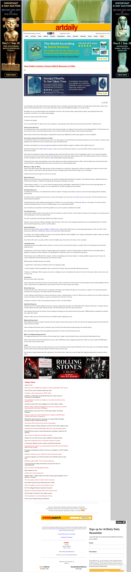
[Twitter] (51, 34)
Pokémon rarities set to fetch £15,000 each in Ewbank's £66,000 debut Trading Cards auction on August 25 (45, 415)
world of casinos (47, 149)
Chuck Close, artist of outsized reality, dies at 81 (38, 390)
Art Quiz (56, 510)
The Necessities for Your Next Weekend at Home (38, 496)
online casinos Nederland (59, 528)
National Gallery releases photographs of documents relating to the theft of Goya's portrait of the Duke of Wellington (46, 407)
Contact (96, 36)
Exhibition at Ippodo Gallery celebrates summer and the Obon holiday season (46, 425)
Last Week (33, 36)
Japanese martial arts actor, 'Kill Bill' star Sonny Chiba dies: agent (43, 454)
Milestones (64, 507)
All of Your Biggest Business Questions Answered (38, 488)
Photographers (61, 36)
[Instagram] (53, 34)
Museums (52, 36)
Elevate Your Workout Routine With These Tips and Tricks (41, 490)
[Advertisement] (89, 393)
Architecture (75, 507)
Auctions (80, 508)
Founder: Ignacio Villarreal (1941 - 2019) (67, 546)
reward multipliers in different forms (49, 229)
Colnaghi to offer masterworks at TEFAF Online (38, 393)
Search (90, 36)
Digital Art (69, 507)
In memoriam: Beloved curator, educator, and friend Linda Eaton (43, 443)
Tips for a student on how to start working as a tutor (39, 485)
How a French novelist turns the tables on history (38, 435)
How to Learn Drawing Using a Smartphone (37, 498)
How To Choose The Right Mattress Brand (36, 467)
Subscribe (75, 36)
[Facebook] (48, 34)
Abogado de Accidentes (66, 537)
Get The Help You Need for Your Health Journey (38, 493)
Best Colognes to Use (31, 470)
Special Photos (57, 508)
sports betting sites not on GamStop (66, 534)
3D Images (72, 510)
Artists (39, 36)
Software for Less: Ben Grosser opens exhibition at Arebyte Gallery (43, 438)
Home (26, 36)
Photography (82, 507)
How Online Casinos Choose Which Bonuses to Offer (40, 482)
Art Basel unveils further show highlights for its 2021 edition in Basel (44, 404)
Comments (83, 36)
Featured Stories (74, 508)
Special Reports (65, 508)
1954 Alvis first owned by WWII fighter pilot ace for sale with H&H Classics (45, 428)
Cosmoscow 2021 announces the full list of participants (40, 423)
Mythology (66, 510)
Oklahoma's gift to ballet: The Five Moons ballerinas (39, 461)
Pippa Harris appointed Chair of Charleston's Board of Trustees (42, 440)
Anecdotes (51, 510)
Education (60, 510)
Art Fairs (85, 508)
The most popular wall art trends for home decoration (40, 480)
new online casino (78, 197)
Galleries (46, 36)
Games (69, 36)
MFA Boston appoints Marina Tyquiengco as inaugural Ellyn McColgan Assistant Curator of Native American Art (44, 419)
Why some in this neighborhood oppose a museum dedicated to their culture (46, 387)
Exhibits (55, 507)
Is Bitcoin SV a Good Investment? (34, 473)
